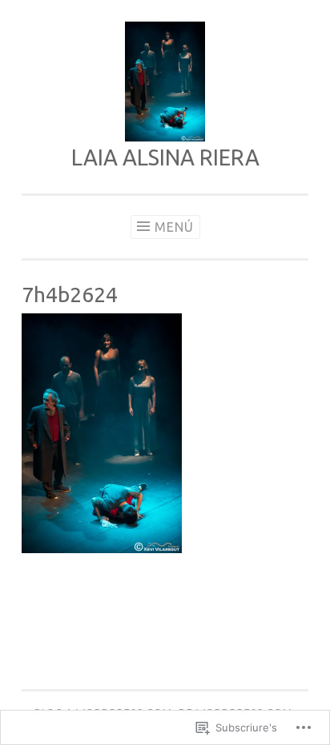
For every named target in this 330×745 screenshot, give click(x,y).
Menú (174, 227)
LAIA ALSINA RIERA (165, 157)
